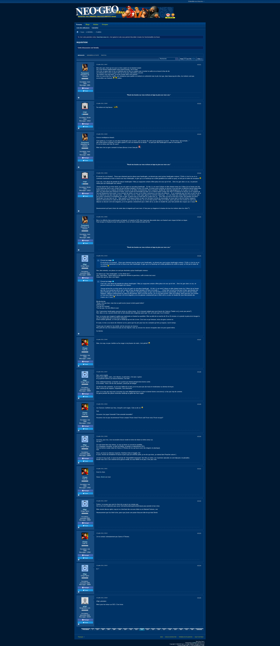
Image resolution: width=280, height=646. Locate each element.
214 (147, 629)
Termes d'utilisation (185, 637)
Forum (82, 32)
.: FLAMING (98, 32)
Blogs (87, 24)
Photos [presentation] (103, 55)
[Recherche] (176, 58)
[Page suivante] (194, 59)
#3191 (199, 469)
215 (153, 629)
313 (186, 629)
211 (131, 629)
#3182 (199, 103)
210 (125, 629)
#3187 (199, 339)
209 (120, 629)
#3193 (199, 533)
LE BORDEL (89, 32)
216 (159, 629)
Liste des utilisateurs (83, 28)
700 (192, 629)
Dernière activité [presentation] (93, 55)
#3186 (199, 256)
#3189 (199, 404)
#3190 (199, 436)
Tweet (86, 91)
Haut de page (199, 637)
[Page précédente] (192, 59)
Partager (86, 88)
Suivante (199, 629)
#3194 (199, 565)
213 (142, 629)
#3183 (199, 134)
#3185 (199, 217)
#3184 (199, 173)
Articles (95, 24)
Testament (85, 73)
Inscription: (83, 82)
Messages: (83, 85)
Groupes (105, 24)
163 (103, 629)
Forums (79, 24)
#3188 (199, 372)
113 (97, 629)
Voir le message (113, 260)
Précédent (86, 629)
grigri (85, 606)
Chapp (84, 348)
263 (181, 629)
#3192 (199, 501)
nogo (85, 112)
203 (108, 629)
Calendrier (95, 28)
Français (80, 637)
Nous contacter (170, 637)
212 (136, 629)
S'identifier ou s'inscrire (195, 1)
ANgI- (85, 264)
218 (170, 629)
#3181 (199, 64)
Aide (161, 637)
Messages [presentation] (81, 55)
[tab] (81, 55)
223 (175, 629)
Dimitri (103, 477)
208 (114, 629)
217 (164, 629)
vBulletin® (194, 642)
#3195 (199, 598)
